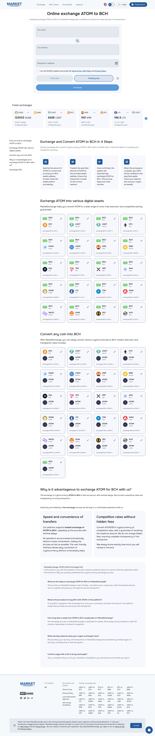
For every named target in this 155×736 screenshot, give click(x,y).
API (45, 687)
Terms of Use (77, 71)
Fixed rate (54, 78)
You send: (41, 30)
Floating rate (93, 78)
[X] (25, 698)
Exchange (41, 4)
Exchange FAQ (15, 169)
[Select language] (105, 4)
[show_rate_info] (117, 78)
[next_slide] (146, 118)
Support (79, 4)
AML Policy (86, 71)
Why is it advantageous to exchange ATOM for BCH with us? (21, 162)
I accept (136, 725)
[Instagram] (28, 698)
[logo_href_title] (14, 4)
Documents (67, 4)
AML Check (54, 4)
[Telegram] (32, 698)
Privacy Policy (100, 71)
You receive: (42, 47)
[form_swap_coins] (77, 40)
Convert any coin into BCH (20, 155)
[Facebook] (21, 698)
